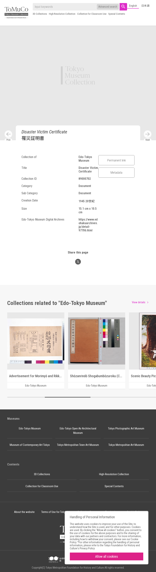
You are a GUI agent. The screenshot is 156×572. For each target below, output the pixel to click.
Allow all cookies (106, 556)
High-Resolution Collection (62, 13)
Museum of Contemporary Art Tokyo (30, 445)
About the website (24, 512)
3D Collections (40, 13)
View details (138, 302)
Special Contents (116, 13)
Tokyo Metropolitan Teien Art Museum (78, 445)
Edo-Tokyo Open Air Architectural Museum (78, 431)
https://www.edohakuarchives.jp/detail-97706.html (88, 225)
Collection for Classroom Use (91, 13)
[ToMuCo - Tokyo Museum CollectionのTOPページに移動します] (16, 13)
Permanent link (116, 160)
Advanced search (107, 6)
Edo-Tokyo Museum (30, 428)
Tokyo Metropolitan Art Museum (126, 445)
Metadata (116, 172)
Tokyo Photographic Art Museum (126, 428)
